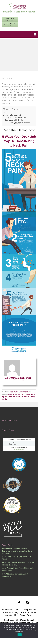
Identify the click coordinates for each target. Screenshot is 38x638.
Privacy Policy (26, 615)
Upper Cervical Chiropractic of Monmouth (22, 122)
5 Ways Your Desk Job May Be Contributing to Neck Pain (15, 119)
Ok (19, 635)
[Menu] (34, 34)
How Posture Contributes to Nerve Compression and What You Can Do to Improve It (17, 551)
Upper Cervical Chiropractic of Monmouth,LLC (12, 506)
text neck (30, 397)
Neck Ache (12, 394)
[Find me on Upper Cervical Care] (12, 484)
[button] (10, 602)
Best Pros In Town (12, 500)
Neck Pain (11, 397)
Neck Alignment (23, 394)
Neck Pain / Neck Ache (19, 392)
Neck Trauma (21, 397)
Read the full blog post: (13, 115)
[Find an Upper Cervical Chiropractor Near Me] (12, 528)
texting (4, 399)
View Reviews (19, 449)
